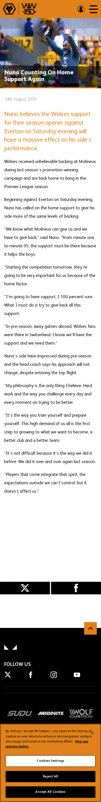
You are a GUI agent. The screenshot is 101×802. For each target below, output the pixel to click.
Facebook (76, 588)
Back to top (90, 628)
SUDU (20, 713)
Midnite (50, 713)
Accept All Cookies (50, 792)
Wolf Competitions (81, 713)
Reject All (50, 776)
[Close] (92, 733)
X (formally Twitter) (25, 588)
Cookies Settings (50, 761)
